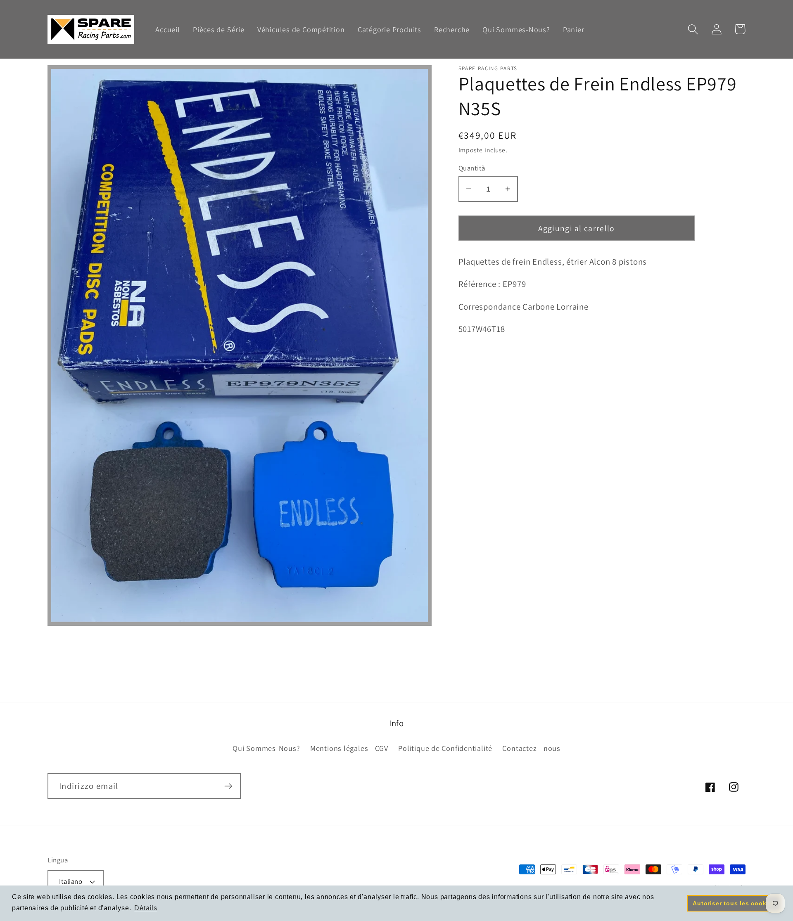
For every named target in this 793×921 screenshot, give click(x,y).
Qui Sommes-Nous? (266, 748)
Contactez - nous (531, 748)
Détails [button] (145, 908)
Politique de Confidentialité (445, 748)
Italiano (70, 881)
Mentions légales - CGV (349, 748)
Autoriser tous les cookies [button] (734, 903)
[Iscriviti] (228, 786)
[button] (693, 29)
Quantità (471, 167)
